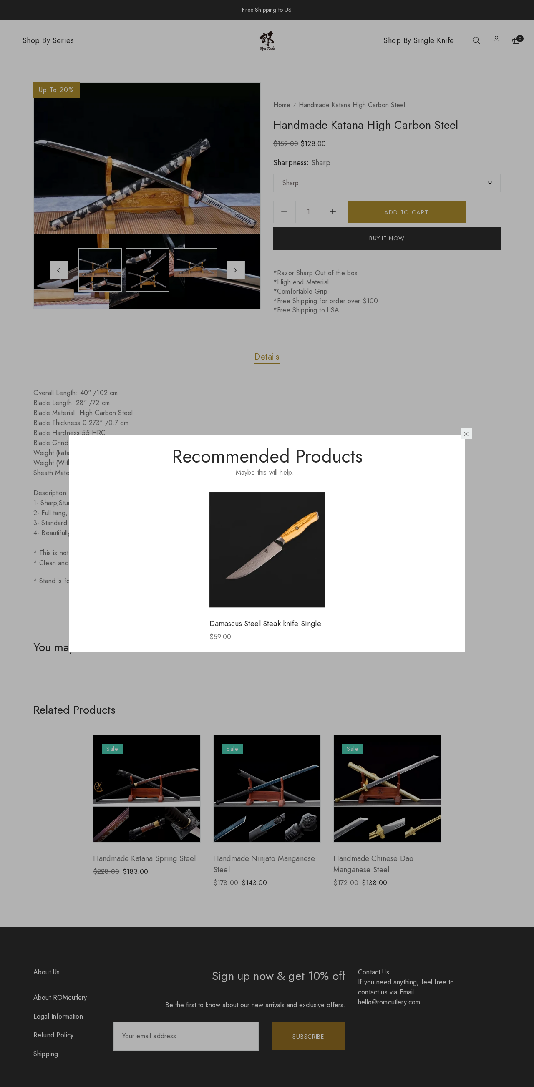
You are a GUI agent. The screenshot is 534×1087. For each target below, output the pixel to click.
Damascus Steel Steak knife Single (265, 623)
